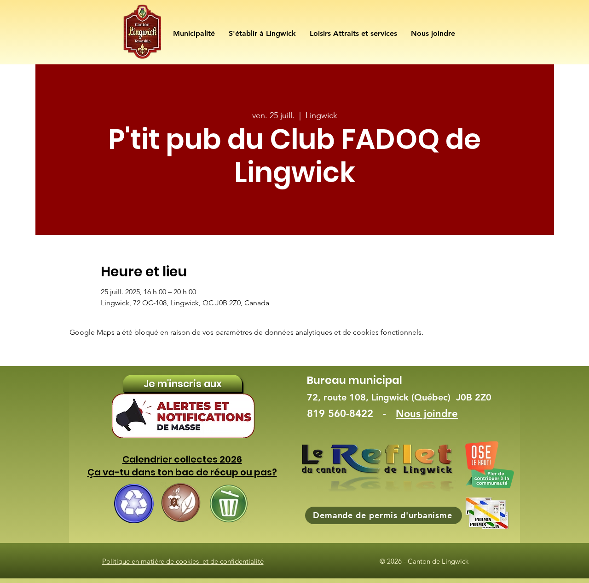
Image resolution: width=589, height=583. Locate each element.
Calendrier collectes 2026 (182, 459)
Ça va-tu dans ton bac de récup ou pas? (182, 472)
